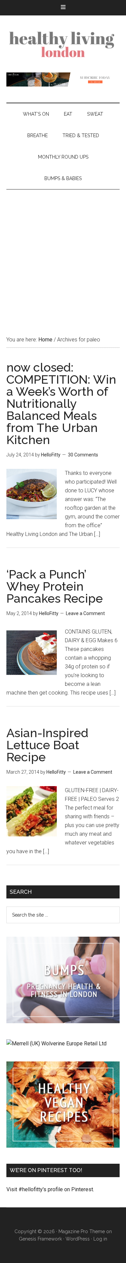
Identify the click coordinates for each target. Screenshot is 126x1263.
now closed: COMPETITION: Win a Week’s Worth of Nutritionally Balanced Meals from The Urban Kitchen (61, 403)
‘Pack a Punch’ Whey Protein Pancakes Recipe (54, 586)
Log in (100, 1239)
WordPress (78, 1239)
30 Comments (83, 454)
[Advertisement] (63, 256)
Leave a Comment (85, 613)
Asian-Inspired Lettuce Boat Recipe (47, 745)
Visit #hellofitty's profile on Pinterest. (50, 1189)
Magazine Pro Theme (81, 1231)
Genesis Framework (40, 1239)
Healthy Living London (63, 44)
